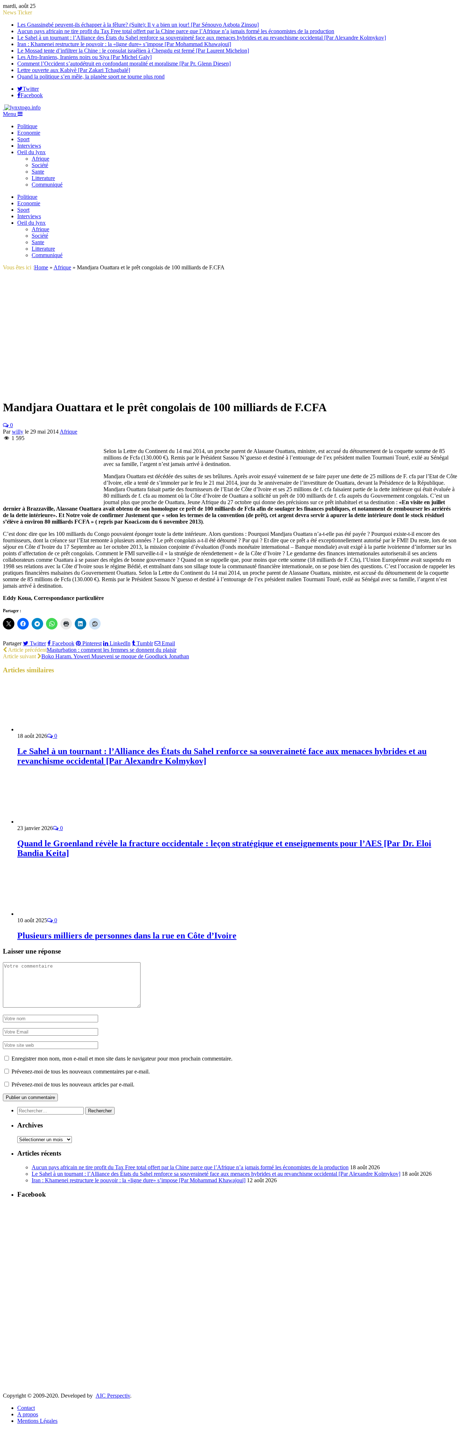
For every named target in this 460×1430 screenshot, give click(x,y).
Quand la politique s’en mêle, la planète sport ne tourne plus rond (91, 76)
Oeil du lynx (31, 152)
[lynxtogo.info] (22, 107)
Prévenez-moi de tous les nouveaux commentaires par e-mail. (81, 1071)
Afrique (40, 159)
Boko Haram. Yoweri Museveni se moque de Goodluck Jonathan (115, 656)
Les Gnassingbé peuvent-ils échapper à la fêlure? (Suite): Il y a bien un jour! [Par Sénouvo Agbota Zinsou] (138, 25)
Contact (26, 1408)
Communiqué (47, 184)
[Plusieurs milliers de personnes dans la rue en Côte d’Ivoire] (55, 914)
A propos (27, 1414)
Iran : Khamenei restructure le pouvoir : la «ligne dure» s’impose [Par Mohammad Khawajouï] (124, 44)
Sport (23, 139)
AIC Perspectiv (113, 1396)
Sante (38, 172)
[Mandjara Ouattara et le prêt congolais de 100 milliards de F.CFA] (102, 390)
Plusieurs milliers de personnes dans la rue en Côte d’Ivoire (126, 935)
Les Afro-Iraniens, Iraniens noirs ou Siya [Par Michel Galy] (84, 57)
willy (17, 432)
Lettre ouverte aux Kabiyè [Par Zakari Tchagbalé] (73, 70)
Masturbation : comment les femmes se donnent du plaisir (111, 650)
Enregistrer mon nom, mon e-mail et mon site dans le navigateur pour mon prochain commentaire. (122, 1058)
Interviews (29, 146)
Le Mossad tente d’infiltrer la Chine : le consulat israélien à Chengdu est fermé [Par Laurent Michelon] (133, 51)
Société (40, 165)
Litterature (43, 178)
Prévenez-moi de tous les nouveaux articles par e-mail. (73, 1084)
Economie (28, 133)
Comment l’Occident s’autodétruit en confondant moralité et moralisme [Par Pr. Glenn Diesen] (124, 63)
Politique (27, 126)
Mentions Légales (37, 1421)
